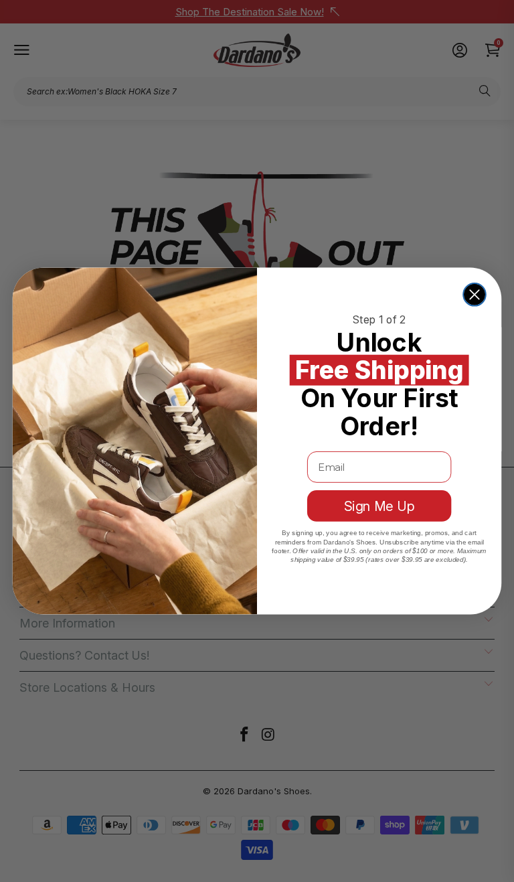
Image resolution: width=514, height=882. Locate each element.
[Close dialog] (474, 294)
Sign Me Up (379, 506)
